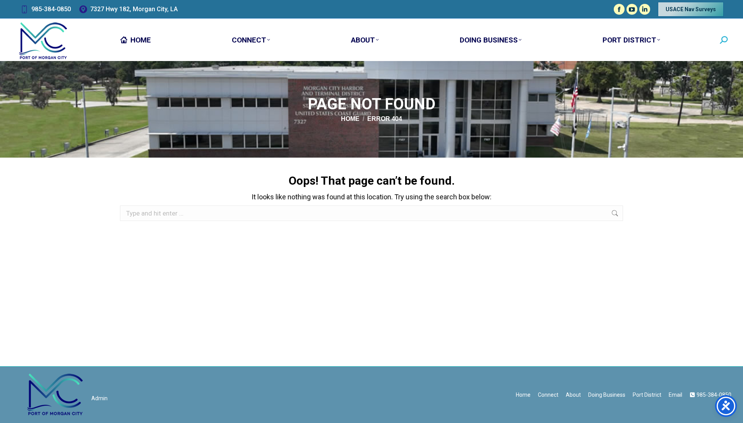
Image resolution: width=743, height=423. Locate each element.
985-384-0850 (51, 9)
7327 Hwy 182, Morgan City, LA (134, 9)
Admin (99, 398)
